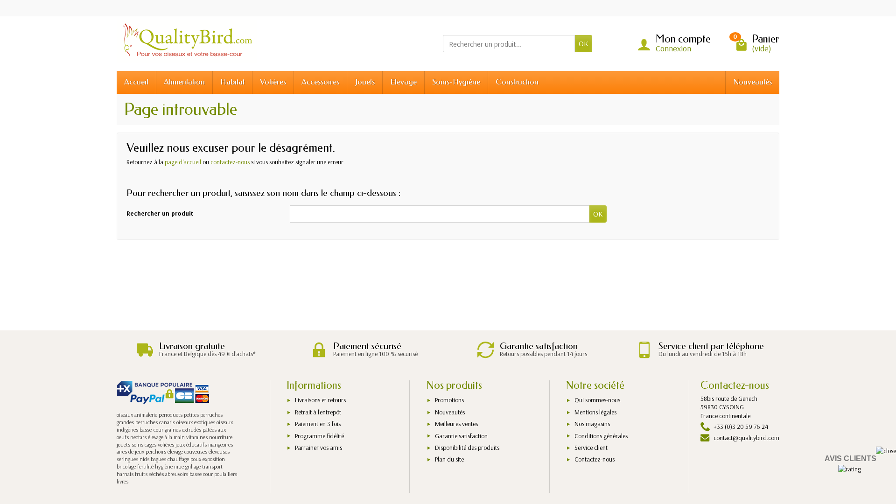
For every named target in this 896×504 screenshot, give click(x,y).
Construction (517, 81)
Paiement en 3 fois (318, 424)
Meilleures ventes (456, 424)
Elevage (403, 81)
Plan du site (449, 459)
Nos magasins (592, 424)
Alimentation (184, 81)
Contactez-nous (594, 459)
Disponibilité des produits (467, 447)
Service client (591, 447)
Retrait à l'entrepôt (318, 412)
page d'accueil (183, 162)
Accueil (136, 81)
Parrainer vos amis (318, 447)
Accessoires (320, 81)
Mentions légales (595, 412)
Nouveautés (752, 81)
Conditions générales (601, 436)
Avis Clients (850, 458)
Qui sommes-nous (597, 400)
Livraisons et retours (320, 400)
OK (583, 43)
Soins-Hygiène (456, 81)
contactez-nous (230, 162)
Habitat (232, 81)
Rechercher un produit (159, 213)
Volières (273, 81)
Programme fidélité (319, 436)
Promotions (449, 400)
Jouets (365, 81)
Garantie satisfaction (461, 436)
